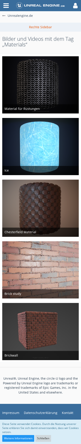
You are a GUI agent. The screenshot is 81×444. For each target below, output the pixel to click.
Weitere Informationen (18, 438)
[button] (6, 5)
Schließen (43, 438)
